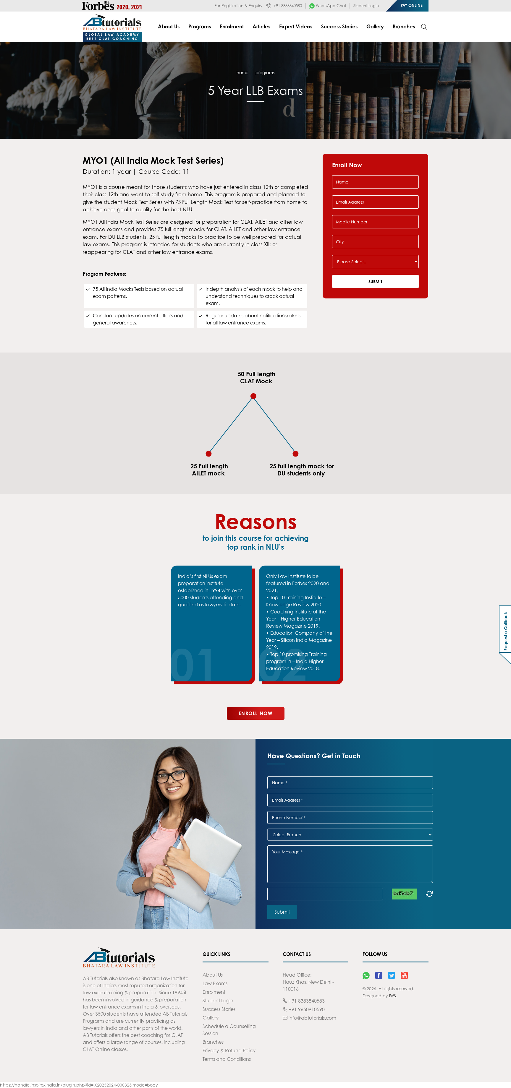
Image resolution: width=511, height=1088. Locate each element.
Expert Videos (295, 26)
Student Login (366, 5)
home (242, 72)
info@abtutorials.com (311, 1018)
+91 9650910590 (306, 1009)
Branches (404, 26)
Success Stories (339, 26)
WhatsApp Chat (330, 5)
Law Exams (215, 983)
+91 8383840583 (287, 5)
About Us (169, 26)
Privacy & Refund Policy (229, 1050)
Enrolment (232, 26)
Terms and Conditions (227, 1059)
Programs (199, 26)
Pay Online (412, 5)
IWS (392, 995)
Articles (261, 26)
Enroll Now (256, 713)
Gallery (375, 26)
